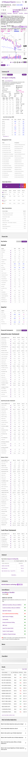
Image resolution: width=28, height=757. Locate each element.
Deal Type (15, 672)
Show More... (14, 575)
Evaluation (3, 13)
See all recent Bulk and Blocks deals (8, 715)
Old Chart (3, 65)
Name (3, 561)
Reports (24, 74)
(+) (6, 24)
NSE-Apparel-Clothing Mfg (8, 77)
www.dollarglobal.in (9, 80)
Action (20, 672)
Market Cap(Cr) (19, 561)
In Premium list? (17, 10)
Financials (15, 13)
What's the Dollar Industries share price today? (12, 724)
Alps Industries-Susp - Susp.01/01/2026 (9, 570)
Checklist (21, 13)
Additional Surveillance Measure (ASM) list (12, 605)
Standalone (10, 74)
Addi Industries (5, 568)
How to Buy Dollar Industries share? (9, 728)
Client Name (4, 672)
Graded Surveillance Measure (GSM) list (11, 607)
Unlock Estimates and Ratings (11, 584)
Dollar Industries (5, 563)
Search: (2, 669)
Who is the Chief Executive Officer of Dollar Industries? (11, 742)
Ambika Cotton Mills (5, 565)
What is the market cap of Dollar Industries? (11, 733)
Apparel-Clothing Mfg (13, 559)
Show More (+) (6, 136)
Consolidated (4, 74)
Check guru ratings (19, 27)
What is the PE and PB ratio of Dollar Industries (12, 737)
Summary (9, 13)
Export (23, 669)
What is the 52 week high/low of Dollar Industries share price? (12, 748)
